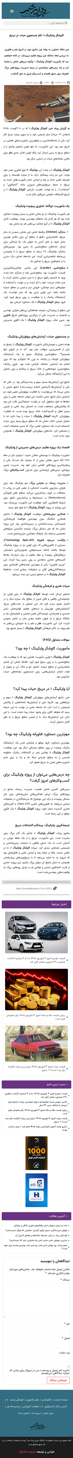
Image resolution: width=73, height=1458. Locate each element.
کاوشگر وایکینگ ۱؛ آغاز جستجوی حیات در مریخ (36, 35)
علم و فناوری (32, 1399)
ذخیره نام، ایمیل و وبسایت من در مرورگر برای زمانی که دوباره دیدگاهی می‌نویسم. (40, 1371)
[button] (12, 11)
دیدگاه (65, 1280)
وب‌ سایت (64, 1352)
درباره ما (36, 1413)
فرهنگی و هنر (16, 1399)
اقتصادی (46, 1399)
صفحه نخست (61, 1399)
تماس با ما (23, 1413)
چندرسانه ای (13, 1406)
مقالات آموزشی (31, 1406)
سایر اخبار (48, 1413)
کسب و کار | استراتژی (56, 1406)
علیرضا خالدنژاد (27, 1452)
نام (67, 1324)
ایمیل (66, 1338)
